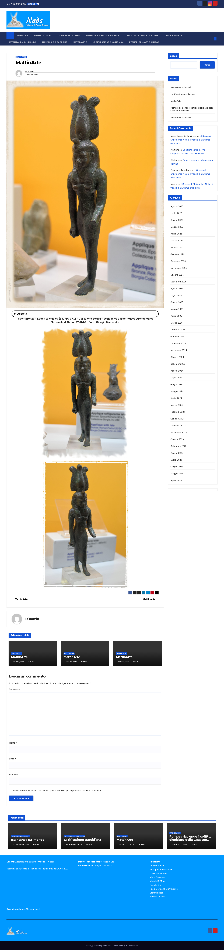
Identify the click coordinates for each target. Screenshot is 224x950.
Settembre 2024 (178, 364)
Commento (15, 689)
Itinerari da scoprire (54, 42)
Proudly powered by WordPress (99, 946)
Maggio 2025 (176, 309)
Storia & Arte (174, 35)
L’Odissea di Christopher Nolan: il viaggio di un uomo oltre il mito (190, 140)
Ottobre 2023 (177, 439)
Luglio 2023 (176, 460)
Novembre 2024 (178, 350)
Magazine (22, 35)
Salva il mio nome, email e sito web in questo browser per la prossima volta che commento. (57, 790)
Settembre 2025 (178, 282)
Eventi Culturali (43, 35)
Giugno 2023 (176, 466)
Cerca (173, 56)
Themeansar (133, 946)
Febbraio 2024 (177, 412)
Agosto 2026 (176, 206)
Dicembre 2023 (178, 425)
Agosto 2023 (176, 453)
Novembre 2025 (178, 268)
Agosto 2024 (176, 371)
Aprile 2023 (176, 480)
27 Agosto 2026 (21, 844)
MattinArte (80, 42)
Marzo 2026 (176, 240)
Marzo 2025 (176, 323)
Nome (13, 742)
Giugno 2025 (176, 302)
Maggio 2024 (177, 391)
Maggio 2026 (176, 227)
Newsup (122, 946)
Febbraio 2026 (177, 247)
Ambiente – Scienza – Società (103, 35)
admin (31, 71)
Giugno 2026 (176, 220)
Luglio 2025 (176, 295)
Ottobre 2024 (177, 357)
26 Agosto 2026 (179, 844)
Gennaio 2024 (177, 419)
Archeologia (175, 833)
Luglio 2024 (176, 377)
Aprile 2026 (176, 234)
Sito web (13, 774)
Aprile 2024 (176, 398)
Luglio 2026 (176, 213)
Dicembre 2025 (178, 261)
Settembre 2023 (178, 446)
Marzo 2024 (176, 405)
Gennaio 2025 (177, 336)
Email (12, 758)
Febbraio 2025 (177, 329)
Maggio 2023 (176, 473)
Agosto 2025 (176, 288)
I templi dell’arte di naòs (144, 42)
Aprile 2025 (176, 316)
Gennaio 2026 (177, 254)
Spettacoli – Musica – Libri (142, 35)
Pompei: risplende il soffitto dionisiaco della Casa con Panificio (190, 840)
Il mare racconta (69, 35)
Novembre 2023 (178, 432)
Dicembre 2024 (178, 343)
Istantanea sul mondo (23, 42)
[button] (211, 38)
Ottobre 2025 (177, 275)
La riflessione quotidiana (108, 42)
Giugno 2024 (176, 384)
